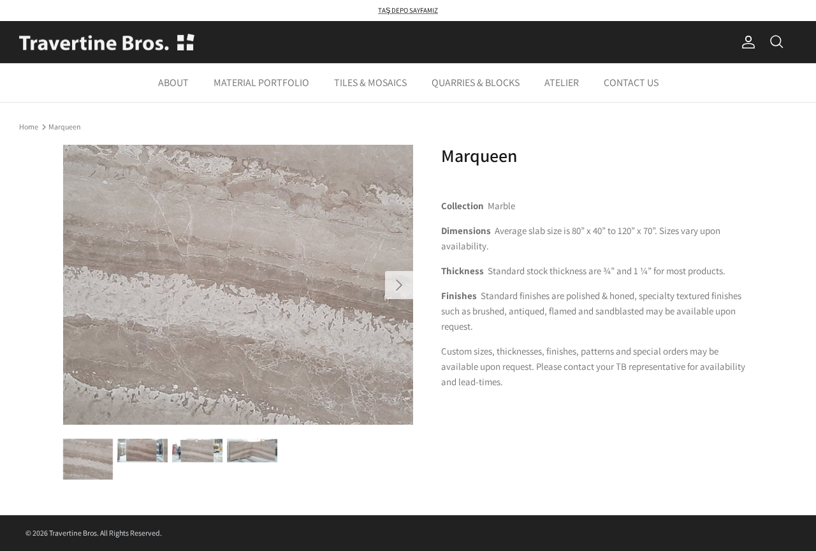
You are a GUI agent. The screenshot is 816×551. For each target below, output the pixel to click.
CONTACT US (631, 82)
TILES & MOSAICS (370, 82)
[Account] (746, 42)
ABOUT (173, 82)
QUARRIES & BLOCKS (476, 82)
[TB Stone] (106, 42)
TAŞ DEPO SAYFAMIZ (408, 10)
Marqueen (64, 126)
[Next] (399, 285)
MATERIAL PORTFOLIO (261, 82)
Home (28, 126)
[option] (238, 285)
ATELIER (561, 82)
